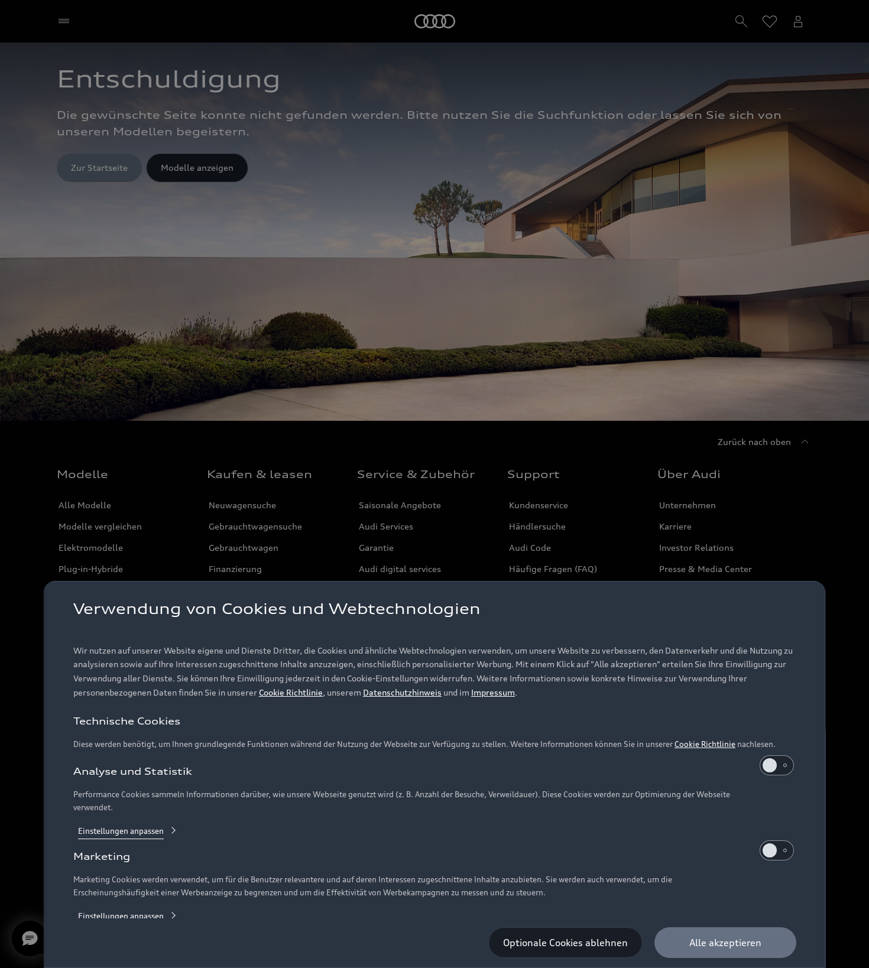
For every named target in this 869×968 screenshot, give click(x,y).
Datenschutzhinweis (402, 692)
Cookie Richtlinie (291, 692)
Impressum (493, 692)
